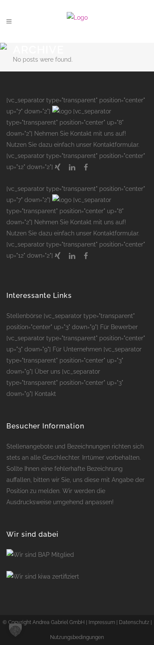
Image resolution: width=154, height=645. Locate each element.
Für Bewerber (119, 327)
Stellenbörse (24, 315)
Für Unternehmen (77, 349)
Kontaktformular (115, 144)
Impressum (102, 622)
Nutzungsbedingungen (77, 637)
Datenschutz (134, 622)
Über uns (47, 371)
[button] (15, 629)
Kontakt (45, 393)
